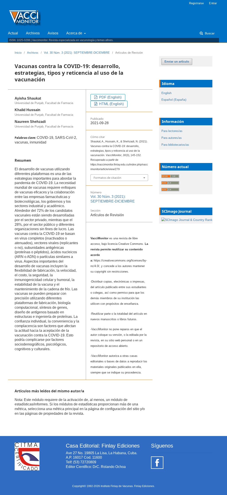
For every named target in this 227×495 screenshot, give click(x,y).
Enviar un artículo (176, 61)
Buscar (209, 33)
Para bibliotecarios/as (175, 144)
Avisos (53, 33)
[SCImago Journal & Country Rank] (186, 219)
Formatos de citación (107, 178)
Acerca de (74, 33)
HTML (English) (111, 104)
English (166, 93)
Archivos (33, 33)
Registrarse (196, 3)
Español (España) (173, 99)
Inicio (18, 52)
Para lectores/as (171, 131)
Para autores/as (171, 137)
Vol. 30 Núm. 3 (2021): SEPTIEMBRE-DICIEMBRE (77, 52)
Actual (13, 33)
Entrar (213, 3)
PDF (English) (109, 97)
